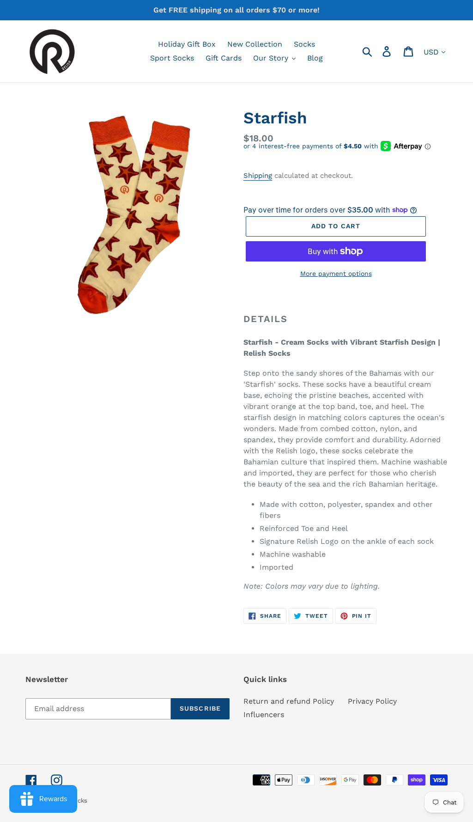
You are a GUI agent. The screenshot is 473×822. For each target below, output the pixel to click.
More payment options (336, 273)
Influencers (263, 714)
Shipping (257, 175)
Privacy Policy (372, 701)
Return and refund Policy (288, 701)
